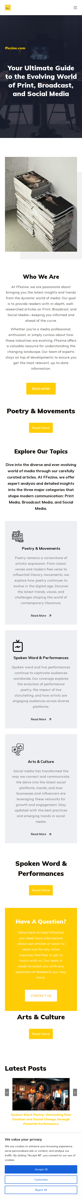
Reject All (41, 1190)
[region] (41, 1165)
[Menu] (75, 7)
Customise (41, 1179)
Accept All (41, 1169)
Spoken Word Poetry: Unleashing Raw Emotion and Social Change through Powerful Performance (41, 1119)
